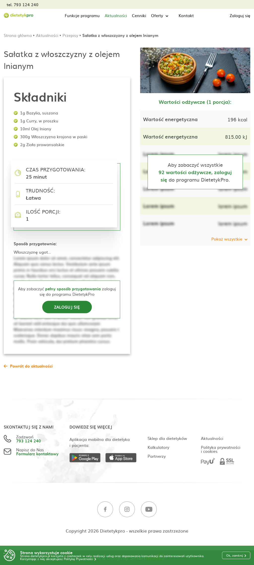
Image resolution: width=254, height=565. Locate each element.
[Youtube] (149, 509)
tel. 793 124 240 (22, 4)
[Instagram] (127, 509)
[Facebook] (105, 509)
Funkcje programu (82, 15)
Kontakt (186, 15)
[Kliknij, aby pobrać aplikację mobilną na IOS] (123, 458)
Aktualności (116, 15)
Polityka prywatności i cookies (220, 449)
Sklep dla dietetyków (167, 438)
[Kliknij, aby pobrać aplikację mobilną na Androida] (87, 458)
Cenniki (139, 15)
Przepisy (70, 35)
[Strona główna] (18, 15)
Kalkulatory (158, 447)
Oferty (157, 15)
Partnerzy (157, 456)
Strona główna (18, 35)
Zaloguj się (240, 15)
